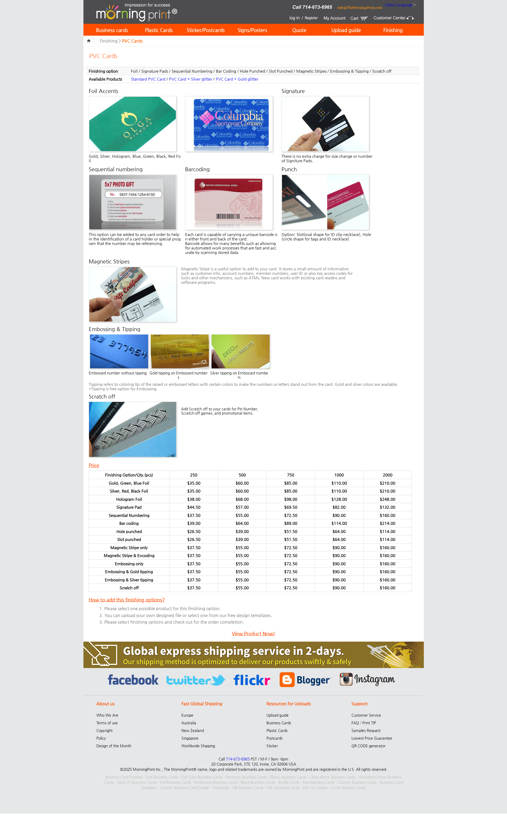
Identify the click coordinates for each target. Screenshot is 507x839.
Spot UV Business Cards (137, 782)
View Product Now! (253, 633)
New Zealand (192, 730)
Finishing (393, 30)
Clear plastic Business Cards (333, 777)
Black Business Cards (258, 782)
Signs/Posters (252, 30)
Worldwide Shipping (198, 746)
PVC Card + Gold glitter (237, 79)
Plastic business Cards (288, 777)
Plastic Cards (159, 30)
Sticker (272, 746)
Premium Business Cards (246, 777)
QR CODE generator (368, 746)
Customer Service (366, 715)
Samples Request (366, 730)
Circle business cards (348, 787)
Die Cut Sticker (315, 787)
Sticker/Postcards (206, 30)
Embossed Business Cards (216, 782)
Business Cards (278, 723)
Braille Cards (289, 782)
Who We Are (107, 715)
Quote (299, 30)
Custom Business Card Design (184, 787)
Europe (187, 715)
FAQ (355, 723)
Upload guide (346, 30)
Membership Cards (319, 782)
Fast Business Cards (161, 777)
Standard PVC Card (148, 79)
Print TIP (369, 723)
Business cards (112, 30)
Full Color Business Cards (201, 777)
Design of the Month (113, 746)
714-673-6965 (238, 759)
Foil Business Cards (175, 782)
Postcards (274, 738)
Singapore (189, 738)
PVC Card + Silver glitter (190, 79)
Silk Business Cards (248, 787)
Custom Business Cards (357, 782)
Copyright (104, 730)
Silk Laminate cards (283, 787)
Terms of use (107, 723)
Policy (101, 738)
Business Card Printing (123, 777)
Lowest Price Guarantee (371, 738)
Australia (188, 723)
